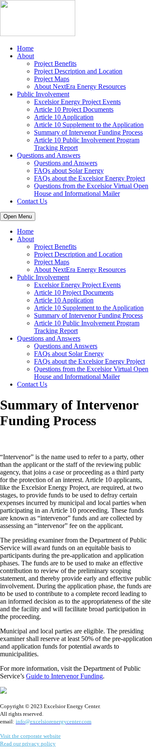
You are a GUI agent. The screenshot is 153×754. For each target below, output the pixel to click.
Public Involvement (43, 94)
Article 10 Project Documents (73, 109)
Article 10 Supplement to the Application (89, 124)
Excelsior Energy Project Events (77, 101)
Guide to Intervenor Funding (64, 676)
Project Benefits (55, 63)
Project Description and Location (78, 71)
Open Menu (17, 216)
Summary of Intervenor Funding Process (88, 132)
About (25, 55)
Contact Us (32, 201)
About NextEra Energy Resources (80, 86)
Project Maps (51, 78)
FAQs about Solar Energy (69, 170)
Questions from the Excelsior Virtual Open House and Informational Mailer (91, 189)
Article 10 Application (64, 117)
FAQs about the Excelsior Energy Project (89, 178)
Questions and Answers (48, 155)
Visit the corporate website (30, 736)
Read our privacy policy (28, 743)
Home (25, 48)
